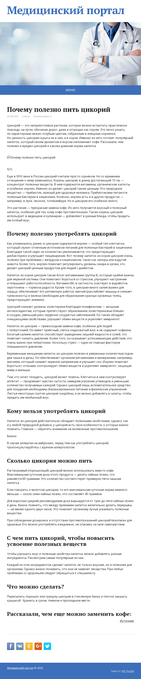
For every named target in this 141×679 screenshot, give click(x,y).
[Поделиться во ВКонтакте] (20, 646)
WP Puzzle (128, 671)
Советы (26, 116)
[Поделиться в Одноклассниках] (29, 646)
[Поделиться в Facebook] (10, 646)
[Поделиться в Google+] (38, 646)
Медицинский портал (65, 10)
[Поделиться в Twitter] (47, 646)
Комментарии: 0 (42, 116)
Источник (127, 621)
